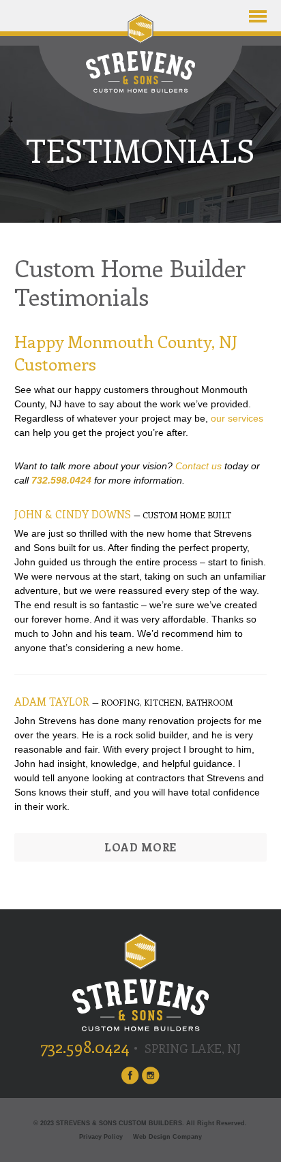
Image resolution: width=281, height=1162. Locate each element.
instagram (151, 1075)
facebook (130, 1075)
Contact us (198, 465)
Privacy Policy (101, 1136)
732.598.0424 (61, 480)
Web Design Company (167, 1136)
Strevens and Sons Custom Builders (140, 53)
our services (237, 418)
